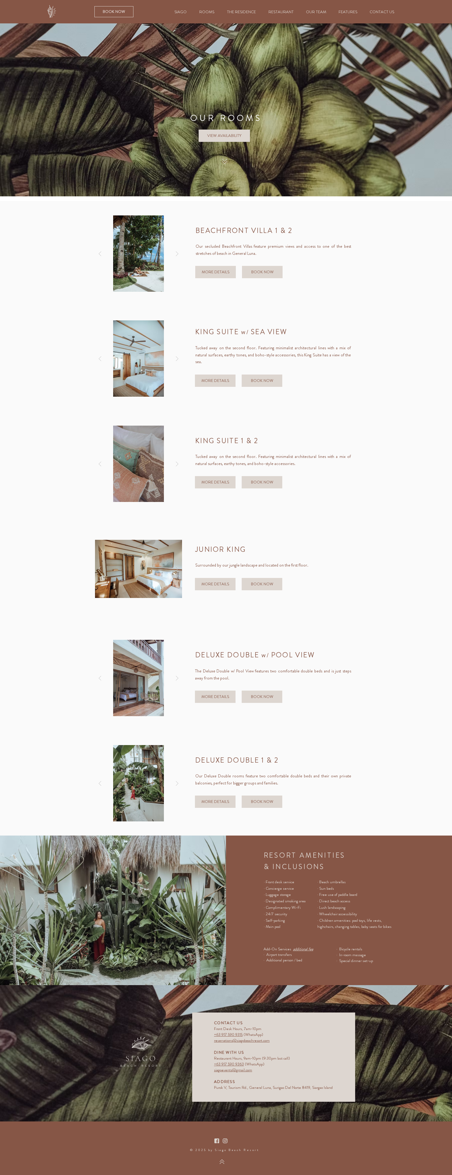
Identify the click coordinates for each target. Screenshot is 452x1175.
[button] (138, 253)
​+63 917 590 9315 (228, 1034)
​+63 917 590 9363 (229, 1064)
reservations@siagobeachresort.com (242, 1040)
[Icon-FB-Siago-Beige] (217, 1141)
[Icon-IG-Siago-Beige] (225, 1141)
